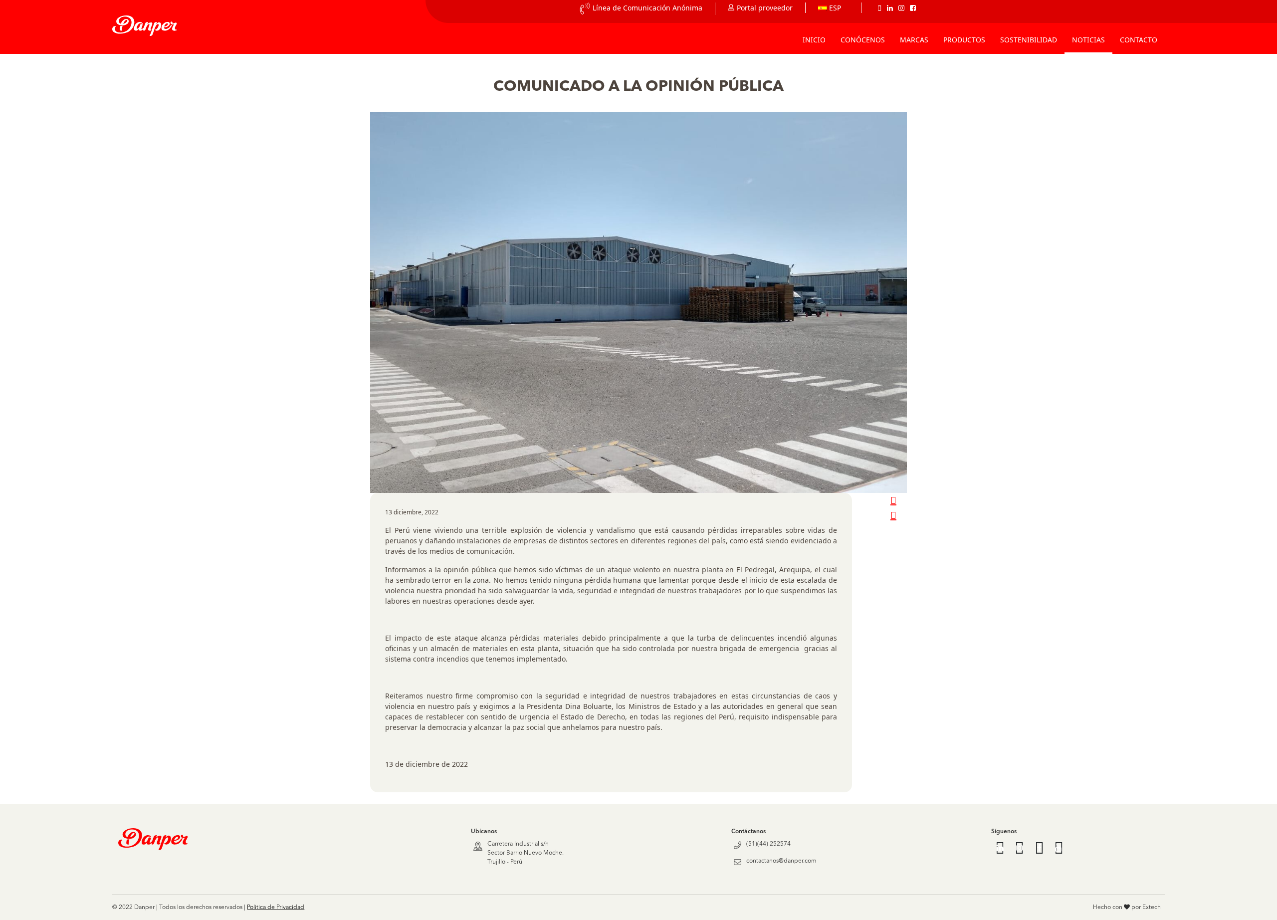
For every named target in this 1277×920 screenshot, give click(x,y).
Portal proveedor (765, 7)
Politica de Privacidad (275, 908)
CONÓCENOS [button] (863, 39)
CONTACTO (1138, 39)
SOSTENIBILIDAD (1028, 39)
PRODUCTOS (964, 39)
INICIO (814, 39)
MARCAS (914, 39)
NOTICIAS (1088, 39)
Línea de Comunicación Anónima (647, 7)
